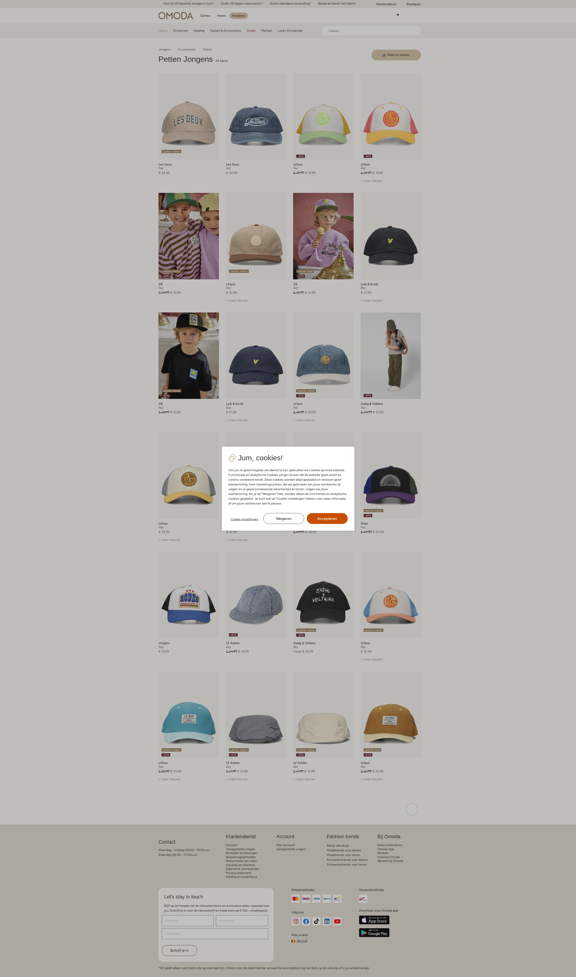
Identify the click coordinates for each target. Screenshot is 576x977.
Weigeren (284, 518)
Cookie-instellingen (244, 519)
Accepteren (327, 518)
